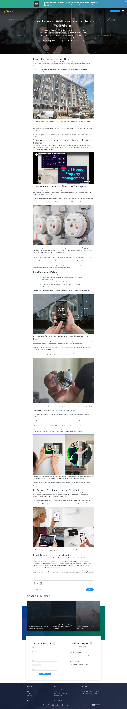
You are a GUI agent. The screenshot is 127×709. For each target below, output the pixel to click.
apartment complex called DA (77, 62)
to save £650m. (48, 194)
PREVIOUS (38, 590)
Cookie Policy (84, 705)
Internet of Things (52, 563)
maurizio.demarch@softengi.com (81, 664)
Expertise (56, 686)
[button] (2, 706)
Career (98, 11)
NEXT (89, 589)
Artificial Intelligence (59, 689)
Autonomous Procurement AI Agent (90, 691)
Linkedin (46, 5)
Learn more (49, 5)
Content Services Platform (88, 689)
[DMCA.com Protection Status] (96, 705)
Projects (80, 11)
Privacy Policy (77, 705)
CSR (28, 691)
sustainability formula (38, 71)
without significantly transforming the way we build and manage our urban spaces (52, 147)
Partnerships (87, 11)
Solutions (67, 11)
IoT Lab (56, 698)
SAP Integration (58, 700)
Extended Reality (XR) (59, 695)
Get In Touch (115, 11)
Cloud (55, 691)
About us (60, 11)
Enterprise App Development (61, 693)
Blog (94, 11)
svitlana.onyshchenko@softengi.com (82, 655)
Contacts (104, 11)
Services (74, 11)
